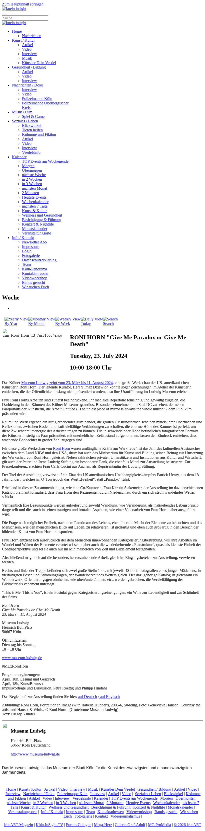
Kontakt (101, 816)
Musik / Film (22, 112)
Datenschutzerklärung (39, 260)
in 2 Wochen (32, 179)
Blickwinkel (31, 125)
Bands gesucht (33, 282)
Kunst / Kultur (23, 40)
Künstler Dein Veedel (39, 63)
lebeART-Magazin (18, 825)
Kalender (19, 157)
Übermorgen (32, 170)
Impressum (30, 246)
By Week (62, 323)
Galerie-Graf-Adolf (130, 825)
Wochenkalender (35, 202)
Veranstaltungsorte (36, 233)
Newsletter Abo (34, 242)
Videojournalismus (125, 816)
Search (108, 323)
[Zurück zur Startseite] (14, 8)
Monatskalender (34, 229)
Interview (29, 54)
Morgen (28, 166)
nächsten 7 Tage (35, 206)
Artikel (27, 45)
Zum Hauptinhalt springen (23, 4)
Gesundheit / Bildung (29, 67)
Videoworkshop (34, 278)
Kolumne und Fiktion (39, 134)
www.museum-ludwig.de (22, 658)
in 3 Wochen (32, 184)
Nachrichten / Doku (27, 85)
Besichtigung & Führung (41, 220)
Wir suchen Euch (35, 287)
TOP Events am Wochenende (45, 161)
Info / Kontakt (23, 237)
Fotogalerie (31, 255)
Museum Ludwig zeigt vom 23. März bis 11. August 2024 (67, 382)
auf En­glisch (109, 696)
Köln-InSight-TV (49, 825)
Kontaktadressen (35, 273)
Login (27, 251)
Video (27, 49)
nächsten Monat (34, 188)
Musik (27, 58)
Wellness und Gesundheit (42, 215)
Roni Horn (61, 448)
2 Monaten (30, 193)
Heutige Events (34, 197)
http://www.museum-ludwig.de (35, 754)
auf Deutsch (87, 696)
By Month (36, 323)
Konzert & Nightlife (38, 224)
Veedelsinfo (31, 152)
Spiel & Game (33, 116)
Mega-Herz (103, 825)
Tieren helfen (32, 130)
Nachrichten (31, 36)
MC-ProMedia (159, 825)
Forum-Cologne (78, 825)
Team (26, 264)
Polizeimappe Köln (37, 98)
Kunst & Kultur (34, 211)
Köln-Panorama (34, 269)
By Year (10, 323)
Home (17, 31)
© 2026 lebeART (187, 825)
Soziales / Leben (25, 121)
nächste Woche (34, 175)
